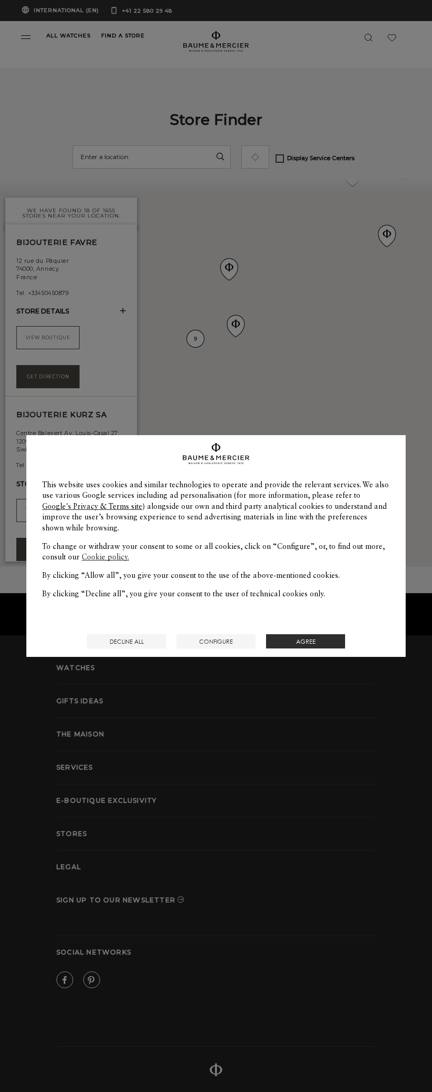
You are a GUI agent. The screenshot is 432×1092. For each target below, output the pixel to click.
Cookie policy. (105, 557)
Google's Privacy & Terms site (92, 506)
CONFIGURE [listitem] (216, 641)
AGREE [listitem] (306, 641)
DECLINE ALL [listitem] (127, 641)
